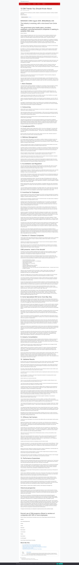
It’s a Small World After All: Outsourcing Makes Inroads (32, 544)
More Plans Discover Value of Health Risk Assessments (32, 545)
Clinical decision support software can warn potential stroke (30, 559)
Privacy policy (60, 563)
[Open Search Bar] (59, 4)
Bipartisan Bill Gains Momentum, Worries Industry (28, 558)
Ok (57, 563)
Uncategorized (24, 557)
